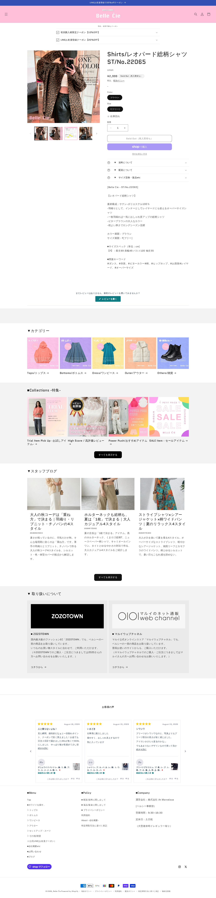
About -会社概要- (90, 820)
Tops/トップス (36, 373)
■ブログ (31, 856)
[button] (6, 14)
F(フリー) (116, 110)
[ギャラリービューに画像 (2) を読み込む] (56, 133)
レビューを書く (110, 299)
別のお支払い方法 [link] (139, 154)
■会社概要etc (33, 846)
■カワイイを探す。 (36, 804)
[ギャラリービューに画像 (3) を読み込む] (71, 133)
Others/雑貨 (165, 373)
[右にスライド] (96, 133)
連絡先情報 (166, 891)
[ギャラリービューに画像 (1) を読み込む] (41, 133)
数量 (109, 122)
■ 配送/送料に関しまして (93, 799)
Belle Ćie (57, 891)
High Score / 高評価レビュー (86, 441)
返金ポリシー (86, 891)
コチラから (37, 667)
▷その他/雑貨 (34, 835)
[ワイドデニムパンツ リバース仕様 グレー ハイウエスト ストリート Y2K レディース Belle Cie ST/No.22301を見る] (76, 766)
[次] (185, 751)
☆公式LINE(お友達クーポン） (41, 841)
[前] (30, 751)
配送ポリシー (119, 80)
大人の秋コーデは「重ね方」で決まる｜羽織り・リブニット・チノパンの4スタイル (52, 521)
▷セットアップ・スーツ (39, 830)
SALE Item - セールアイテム (167, 440)
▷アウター (32, 825)
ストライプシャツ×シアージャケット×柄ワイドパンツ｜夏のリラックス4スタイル (162, 521)
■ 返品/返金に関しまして (93, 804)
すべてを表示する (108, 454)
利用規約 (85, 815)
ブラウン (115, 98)
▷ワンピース (33, 820)
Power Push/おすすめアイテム (128, 441)
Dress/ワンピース (103, 373)
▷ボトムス (32, 815)
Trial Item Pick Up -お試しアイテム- (46, 442)
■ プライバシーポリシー (93, 810)
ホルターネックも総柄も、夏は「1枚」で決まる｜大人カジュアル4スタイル (107, 519)
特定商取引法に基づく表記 (94, 825)
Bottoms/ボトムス (71, 373)
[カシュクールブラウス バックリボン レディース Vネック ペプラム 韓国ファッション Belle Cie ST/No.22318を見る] (125, 766)
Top (29, 799)
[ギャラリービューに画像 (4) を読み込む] (85, 133)
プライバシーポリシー (103, 891)
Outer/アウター (134, 373)
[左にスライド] (30, 133)
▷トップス (32, 810)
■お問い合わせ (34, 851)
